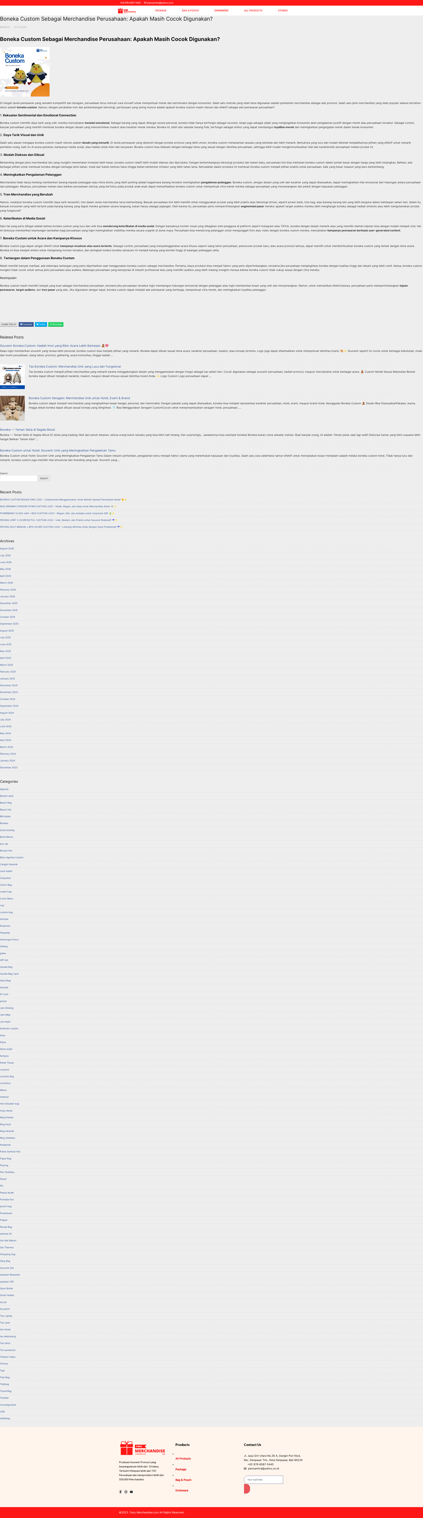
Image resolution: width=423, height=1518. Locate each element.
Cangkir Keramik (9, 864)
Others (283, 10)
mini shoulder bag (9, 1103)
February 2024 (8, 753)
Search (4, 473)
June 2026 (6, 562)
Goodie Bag (6, 967)
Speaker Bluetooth (10, 1274)
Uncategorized (8, 1404)
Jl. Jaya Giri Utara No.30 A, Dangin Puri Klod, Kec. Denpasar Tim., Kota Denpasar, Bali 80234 (273, 1458)
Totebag (4, 1384)
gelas (3, 953)
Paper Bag (5, 1158)
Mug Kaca (5, 1124)
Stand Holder (7, 1295)
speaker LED (7, 1281)
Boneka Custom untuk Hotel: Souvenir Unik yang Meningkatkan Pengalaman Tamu (57, 450)
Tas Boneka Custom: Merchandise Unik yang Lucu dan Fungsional (75, 366)
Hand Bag (5, 980)
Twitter (41, 324)
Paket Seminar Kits (10, 1151)
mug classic (6, 1110)
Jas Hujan (5, 1021)
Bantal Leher (7, 795)
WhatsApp (57, 324)
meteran (4, 1096)
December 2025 (9, 603)
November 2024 (9, 692)
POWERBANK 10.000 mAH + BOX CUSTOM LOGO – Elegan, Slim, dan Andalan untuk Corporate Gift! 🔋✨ (57, 513)
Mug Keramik (7, 1131)
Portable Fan (7, 1199)
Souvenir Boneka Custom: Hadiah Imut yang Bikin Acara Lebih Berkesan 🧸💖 (54, 345)
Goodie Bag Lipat (9, 973)
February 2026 (8, 589)
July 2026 (5, 555)
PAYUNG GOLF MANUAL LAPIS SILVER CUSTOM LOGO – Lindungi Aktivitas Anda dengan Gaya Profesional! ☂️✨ (61, 526)
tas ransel (5, 1329)
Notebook (5, 1144)
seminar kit (6, 1233)
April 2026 (5, 575)
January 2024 (7, 760)
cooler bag (6, 891)
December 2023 (9, 767)
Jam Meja (5, 1014)
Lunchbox (5, 1083)
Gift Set (4, 960)
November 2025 (9, 610)
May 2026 (5, 569)
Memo (3, 1090)
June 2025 (6, 644)
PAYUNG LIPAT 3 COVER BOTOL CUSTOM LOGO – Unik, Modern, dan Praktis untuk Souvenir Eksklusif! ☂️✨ (58, 520)
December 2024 (9, 685)
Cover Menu (6, 898)
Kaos (2, 1035)
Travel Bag (6, 1391)
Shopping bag (7, 1254)
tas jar (3, 1302)
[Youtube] (131, 1492)
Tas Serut (5, 1343)
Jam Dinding (7, 1007)
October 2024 (7, 699)
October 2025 (7, 616)
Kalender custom (9, 1028)
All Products (253, 10)
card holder (6, 871)
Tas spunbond (7, 1350)
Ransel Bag (6, 1226)
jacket (3, 1001)
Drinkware (221, 10)
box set (4, 843)
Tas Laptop (6, 1315)
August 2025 (7, 630)
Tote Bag (5, 1377)
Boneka (5, 27)
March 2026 (6, 582)
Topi (2, 1370)
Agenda (4, 789)
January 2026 (7, 596)
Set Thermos (7, 1247)
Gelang (4, 946)
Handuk (4, 987)
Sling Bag (5, 1261)
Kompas (4, 1055)
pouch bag (6, 1206)
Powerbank (6, 1213)
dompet (4, 919)
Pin (1, 1185)
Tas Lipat (5, 1322)
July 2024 (5, 719)
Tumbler (4, 1397)
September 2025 (9, 623)
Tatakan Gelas (7, 1356)
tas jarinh (5, 1308)
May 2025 (5, 651)
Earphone (5, 925)
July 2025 (5, 637)
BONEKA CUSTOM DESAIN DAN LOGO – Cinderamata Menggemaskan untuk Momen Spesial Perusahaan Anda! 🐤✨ (63, 499)
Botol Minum (6, 836)
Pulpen (3, 1220)
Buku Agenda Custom (11, 857)
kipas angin (6, 1048)
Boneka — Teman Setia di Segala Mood (27, 429)
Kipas (3, 1042)
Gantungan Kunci (9, 939)
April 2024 (5, 740)
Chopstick (5, 878)
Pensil (3, 1179)
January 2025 (7, 678)
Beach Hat (5, 809)
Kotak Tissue (7, 1062)
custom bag (6, 912)
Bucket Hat (6, 850)
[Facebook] (120, 1492)
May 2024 (5, 733)
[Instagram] (125, 1492)
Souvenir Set (7, 1267)
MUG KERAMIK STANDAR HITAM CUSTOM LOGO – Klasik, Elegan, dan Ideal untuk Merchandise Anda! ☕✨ (58, 506)
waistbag (5, 1418)
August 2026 (7, 548)
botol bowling (7, 830)
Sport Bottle (6, 1288)
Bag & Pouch (190, 10)
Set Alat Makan (8, 1240)
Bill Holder (5, 816)
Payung (4, 1165)
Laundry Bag (7, 1076)
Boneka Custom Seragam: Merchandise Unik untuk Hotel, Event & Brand (79, 398)
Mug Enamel (6, 1117)
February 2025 (8, 671)
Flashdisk (5, 932)
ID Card (4, 994)
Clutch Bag (6, 884)
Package (160, 10)
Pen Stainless (7, 1172)
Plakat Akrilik (7, 1192)
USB (2, 1411)
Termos (4, 1363)
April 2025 (5, 657)
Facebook (27, 324)
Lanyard (4, 1069)
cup (2, 905)
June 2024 (6, 726)
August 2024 (7, 712)
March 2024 (6, 747)
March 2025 (6, 664)
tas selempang (8, 1336)
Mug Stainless (7, 1137)
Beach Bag (6, 802)
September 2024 (9, 705)
